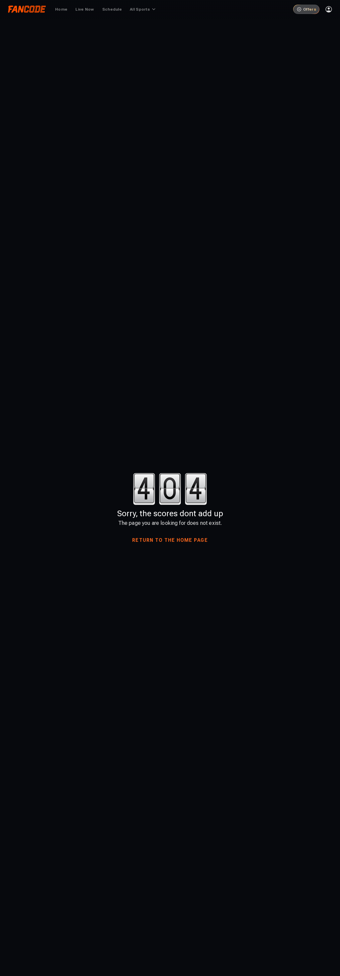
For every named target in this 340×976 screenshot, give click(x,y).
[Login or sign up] (329, 9)
